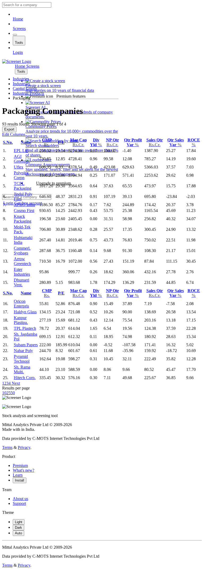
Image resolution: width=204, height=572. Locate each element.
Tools (19, 43)
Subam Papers (26, 345)
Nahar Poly (23, 350)
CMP (47, 142)
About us (20, 498)
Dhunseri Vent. (21, 282)
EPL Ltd (21, 150)
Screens (19, 28)
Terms (7, 447)
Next (15, 383)
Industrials (21, 83)
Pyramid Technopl (21, 358)
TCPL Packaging (22, 185)
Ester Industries (22, 271)
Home (18, 19)
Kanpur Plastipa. (21, 320)
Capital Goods (25, 88)
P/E (61, 142)
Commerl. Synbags (22, 250)
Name (26, 142)
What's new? (23, 470)
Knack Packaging (22, 218)
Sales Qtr (154, 142)
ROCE (194, 142)
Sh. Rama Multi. (22, 369)
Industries (21, 79)
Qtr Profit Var (133, 142)
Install (19, 480)
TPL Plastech (25, 328)
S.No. (8, 142)
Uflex (18, 167)
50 (13, 393)
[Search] (15, 35)
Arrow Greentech (22, 261)
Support (19, 503)
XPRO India (24, 204)
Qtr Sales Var (175, 142)
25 (8, 393)
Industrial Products (28, 93)
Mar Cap (78, 142)
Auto (18, 533)
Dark (18, 528)
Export (9, 129)
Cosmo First (24, 210)
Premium (20, 465)
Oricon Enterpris (21, 303)
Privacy (24, 447)
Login (18, 52)
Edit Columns (13, 134)
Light (18, 522)
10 (4, 393)
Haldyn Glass (25, 312)
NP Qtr (112, 142)
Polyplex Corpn (21, 175)
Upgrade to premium (53, 183)
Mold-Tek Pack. (22, 229)
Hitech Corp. (25, 377)
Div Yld (96, 142)
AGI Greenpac (22, 158)
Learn (18, 475)
